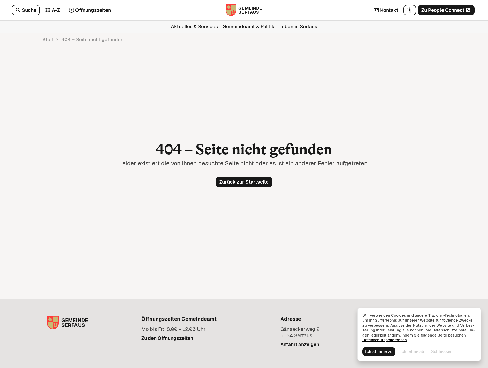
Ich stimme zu (379, 351)
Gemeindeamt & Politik (249, 26)
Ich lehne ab (412, 351)
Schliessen (442, 351)
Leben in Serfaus (298, 26)
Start (48, 39)
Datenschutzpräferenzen (384, 339)
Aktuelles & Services (194, 26)
